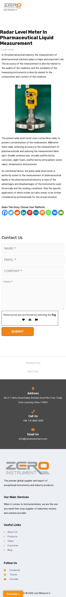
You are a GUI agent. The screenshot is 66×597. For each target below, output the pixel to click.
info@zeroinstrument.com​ (33, 438)
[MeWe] (36, 212)
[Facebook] (5, 212)
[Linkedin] (23, 212)
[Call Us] (33, 411)
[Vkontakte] (55, 212)
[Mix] (42, 212)
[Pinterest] (30, 212)
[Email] (61, 212)
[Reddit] (17, 212)
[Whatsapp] (48, 212)
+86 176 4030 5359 (33, 420)
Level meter (7, 49)
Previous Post (33, 362)
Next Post (33, 371)
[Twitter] (11, 212)
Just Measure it (10, 10)
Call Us (33, 416)
